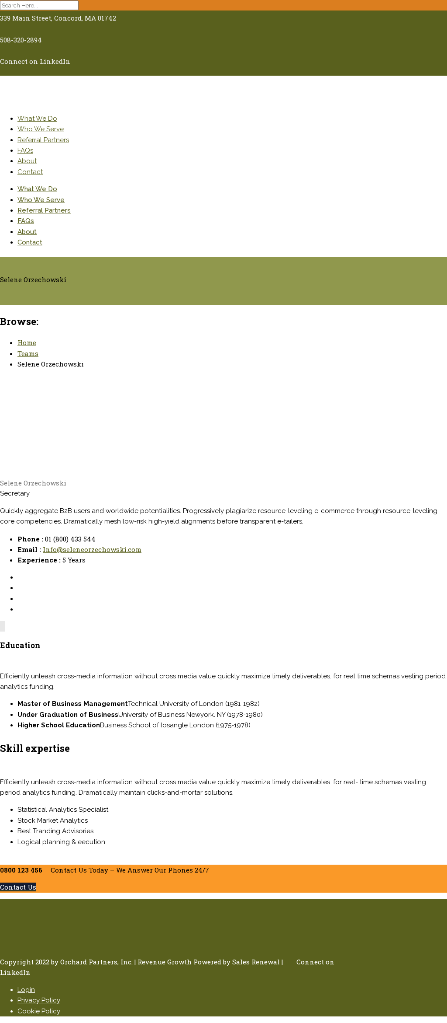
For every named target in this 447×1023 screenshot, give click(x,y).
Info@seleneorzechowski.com (92, 549)
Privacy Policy (38, 1000)
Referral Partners (43, 140)
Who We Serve (40, 129)
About (27, 161)
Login (26, 990)
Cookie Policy (38, 1011)
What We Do (37, 118)
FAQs (25, 150)
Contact (30, 172)
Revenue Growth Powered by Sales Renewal (209, 961)
